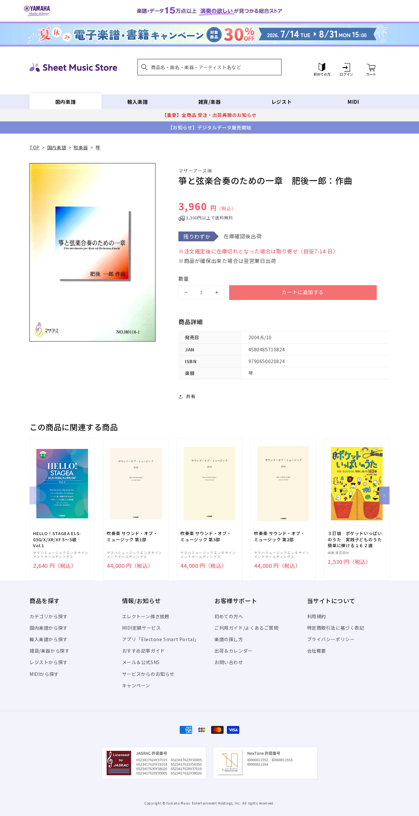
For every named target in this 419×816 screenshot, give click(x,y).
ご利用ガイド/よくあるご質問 (246, 627)
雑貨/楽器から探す (49, 650)
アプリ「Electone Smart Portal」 (160, 639)
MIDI (353, 101)
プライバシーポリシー (331, 639)
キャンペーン (136, 685)
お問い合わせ (228, 662)
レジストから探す (48, 662)
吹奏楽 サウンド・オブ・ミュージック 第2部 (279, 536)
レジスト (281, 101)
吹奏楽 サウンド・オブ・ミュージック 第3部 (205, 536)
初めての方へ (228, 616)
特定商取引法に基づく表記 (335, 627)
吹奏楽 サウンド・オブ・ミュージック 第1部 (132, 536)
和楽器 (81, 147)
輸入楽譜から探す (48, 639)
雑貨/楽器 (209, 101)
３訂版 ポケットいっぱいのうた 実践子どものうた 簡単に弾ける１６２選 (357, 539)
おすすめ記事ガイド (143, 650)
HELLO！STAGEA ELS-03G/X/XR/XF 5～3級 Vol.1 (57, 539)
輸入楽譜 (137, 101)
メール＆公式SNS (141, 662)
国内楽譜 (65, 101)
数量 (183, 278)
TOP (34, 147)
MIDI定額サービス (141, 627)
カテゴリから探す (48, 616)
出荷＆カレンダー (233, 650)
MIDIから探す (44, 674)
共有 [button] (190, 396)
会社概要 (316, 650)
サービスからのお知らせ (148, 674)
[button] (209, 67)
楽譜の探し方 (228, 639)
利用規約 (316, 616)
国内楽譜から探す (48, 627)
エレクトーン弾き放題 (146, 616)
